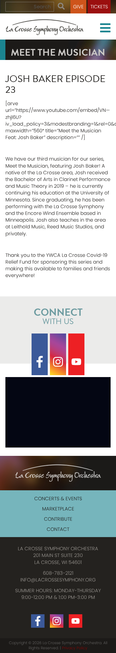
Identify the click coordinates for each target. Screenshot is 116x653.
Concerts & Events (58, 498)
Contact (58, 529)
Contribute (58, 519)
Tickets (99, 6)
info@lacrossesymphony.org (58, 579)
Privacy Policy (74, 648)
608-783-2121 (58, 573)
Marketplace (58, 508)
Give (78, 6)
